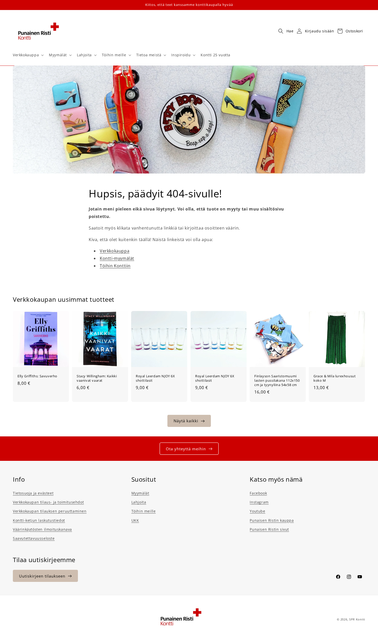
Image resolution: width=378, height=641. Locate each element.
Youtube (257, 511)
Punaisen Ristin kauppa (272, 520)
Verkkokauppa (114, 251)
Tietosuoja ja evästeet (33, 493)
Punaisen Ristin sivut (269, 529)
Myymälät (140, 493)
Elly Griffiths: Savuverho (37, 376)
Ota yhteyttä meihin (186, 448)
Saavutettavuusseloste (34, 538)
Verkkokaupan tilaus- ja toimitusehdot (48, 502)
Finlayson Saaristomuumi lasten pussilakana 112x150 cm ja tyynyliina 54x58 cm (277, 380)
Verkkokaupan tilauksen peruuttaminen (50, 511)
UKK (135, 520)
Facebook (258, 493)
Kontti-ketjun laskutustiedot (39, 520)
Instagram (259, 502)
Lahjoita (138, 502)
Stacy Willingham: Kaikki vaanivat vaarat (97, 378)
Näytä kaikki (186, 421)
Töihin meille (143, 511)
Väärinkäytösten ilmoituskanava (42, 529)
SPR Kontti (357, 619)
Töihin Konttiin (115, 266)
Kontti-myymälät (117, 258)
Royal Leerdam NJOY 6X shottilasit (155, 378)
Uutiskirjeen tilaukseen (42, 576)
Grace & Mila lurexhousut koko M (334, 378)
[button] (28, 55)
